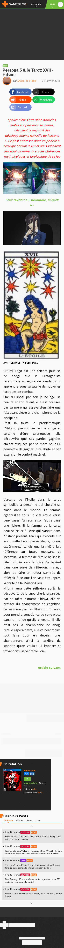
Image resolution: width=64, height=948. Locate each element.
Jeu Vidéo (36, 4)
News (29, 820)
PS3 (32, 774)
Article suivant (49, 668)
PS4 (26, 774)
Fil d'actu (8, 820)
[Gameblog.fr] (13, 4)
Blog (5, 66)
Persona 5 (29, 770)
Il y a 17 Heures (33, 836)
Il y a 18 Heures (33, 850)
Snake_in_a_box (26, 80)
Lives (37, 820)
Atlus (34, 789)
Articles (19, 820)
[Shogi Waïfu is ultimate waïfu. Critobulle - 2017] (32, 244)
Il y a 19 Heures (32, 878)
